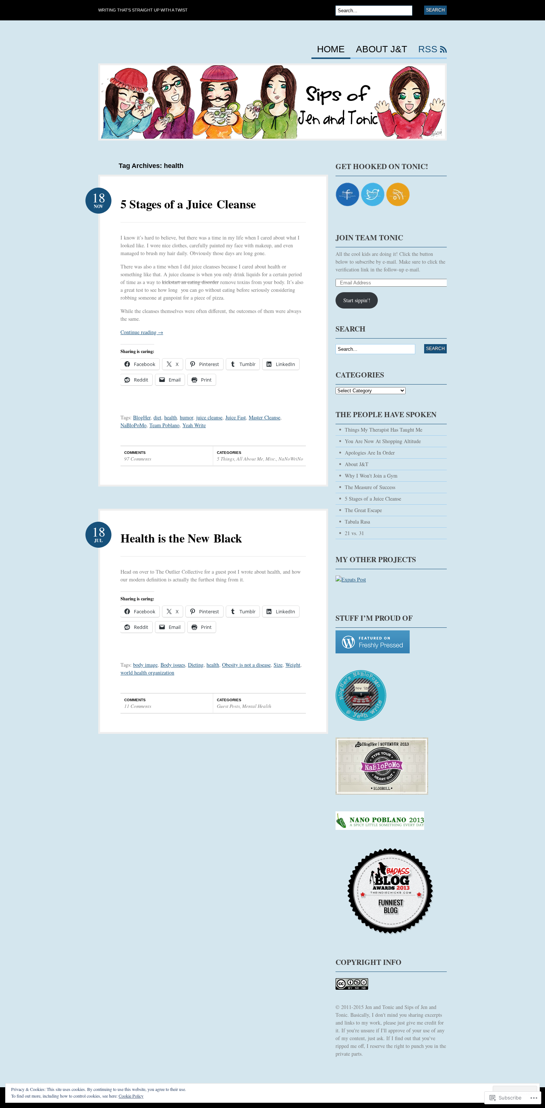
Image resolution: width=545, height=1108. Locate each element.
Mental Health (256, 706)
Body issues (173, 664)
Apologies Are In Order (370, 452)
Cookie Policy (131, 1096)
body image (145, 664)
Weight (292, 664)
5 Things (225, 458)
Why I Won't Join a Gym (371, 475)
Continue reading (141, 332)
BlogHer (142, 417)
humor (186, 417)
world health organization (147, 672)
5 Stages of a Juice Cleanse (188, 203)
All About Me (250, 458)
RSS (427, 49)
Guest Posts (228, 706)
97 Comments (137, 458)
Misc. (270, 458)
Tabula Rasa (357, 521)
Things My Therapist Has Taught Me (383, 429)
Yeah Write (194, 425)
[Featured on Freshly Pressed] (373, 656)
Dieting (196, 664)
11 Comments (137, 706)
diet (157, 417)
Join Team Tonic (369, 237)
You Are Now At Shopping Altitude (383, 441)
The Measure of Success (370, 487)
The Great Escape (363, 510)
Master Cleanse (264, 417)
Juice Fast (235, 417)
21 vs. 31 (354, 533)
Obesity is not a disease (246, 664)
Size (278, 664)
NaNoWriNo (290, 458)
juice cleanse (209, 417)
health (170, 417)
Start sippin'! (356, 300)
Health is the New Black (181, 538)
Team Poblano (164, 425)
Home (331, 49)
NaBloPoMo (133, 425)
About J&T (381, 49)
